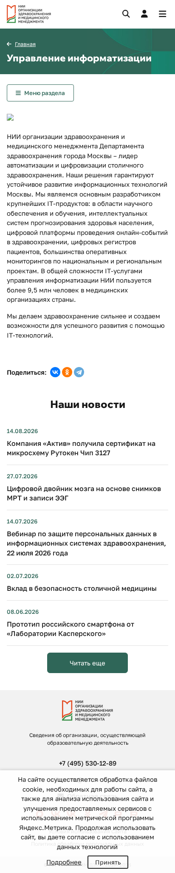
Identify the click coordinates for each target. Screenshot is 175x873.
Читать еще (87, 663)
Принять (108, 862)
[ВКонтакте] (55, 372)
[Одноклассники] (67, 372)
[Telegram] (79, 372)
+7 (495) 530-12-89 (87, 763)
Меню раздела (44, 93)
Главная (25, 44)
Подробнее (64, 862)
